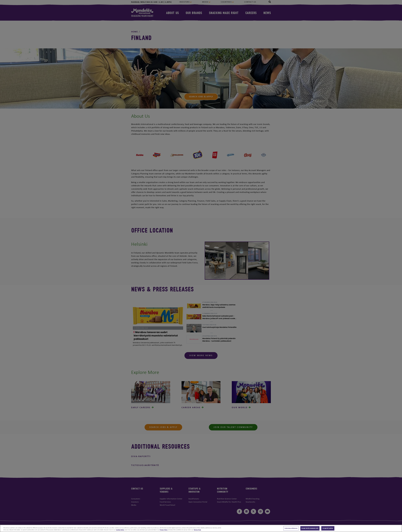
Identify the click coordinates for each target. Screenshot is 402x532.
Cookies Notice (120, 530)
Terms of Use (197, 530)
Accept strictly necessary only (310, 528)
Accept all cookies (328, 528)
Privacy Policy (164, 530)
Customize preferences (291, 528)
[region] (201, 528)
